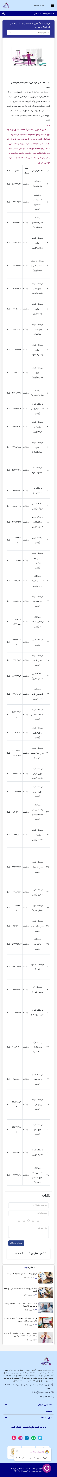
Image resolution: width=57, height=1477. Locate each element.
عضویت (36, 5)
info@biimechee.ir (41, 1392)
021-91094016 (44, 1397)
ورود (43, 5)
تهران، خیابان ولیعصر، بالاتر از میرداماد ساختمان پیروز (27, 1386)
